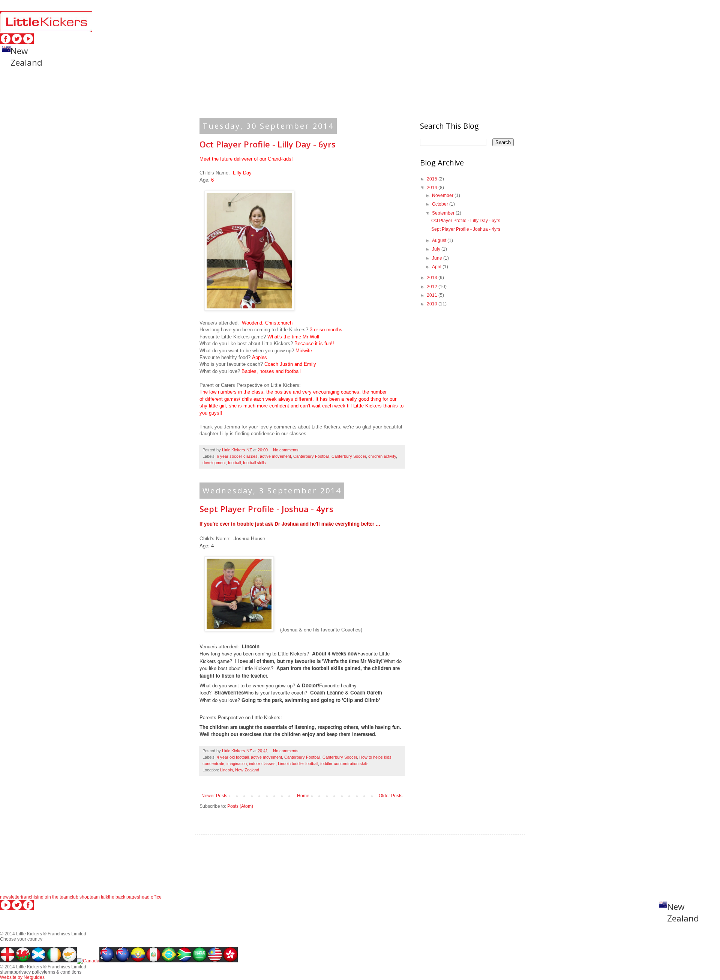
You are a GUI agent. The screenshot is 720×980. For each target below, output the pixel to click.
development (214, 462)
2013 (432, 277)
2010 (432, 304)
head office (581, 81)
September (444, 213)
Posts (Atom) (240, 806)
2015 (432, 179)
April (437, 266)
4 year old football (233, 757)
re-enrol (137, 81)
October (440, 204)
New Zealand (26, 56)
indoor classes (262, 763)
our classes (33, 81)
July (436, 249)
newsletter (10, 897)
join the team (57, 897)
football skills (254, 462)
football (234, 462)
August (439, 240)
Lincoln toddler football (298, 763)
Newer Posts (214, 795)
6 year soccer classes (237, 456)
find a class (88, 81)
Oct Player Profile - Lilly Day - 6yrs (268, 144)
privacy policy (685, 81)
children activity (382, 456)
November (443, 195)
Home (303, 795)
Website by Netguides (22, 977)
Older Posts (390, 795)
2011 (432, 295)
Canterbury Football (311, 456)
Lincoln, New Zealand (239, 770)
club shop (80, 897)
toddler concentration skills (344, 763)
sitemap (631, 81)
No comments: (287, 450)
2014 (432, 187)
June (437, 258)
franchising (32, 897)
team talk (99, 897)
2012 (432, 286)
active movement (275, 456)
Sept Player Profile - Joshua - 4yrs (266, 508)
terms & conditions (49, 97)
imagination (236, 763)
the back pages (123, 897)
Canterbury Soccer (349, 456)
